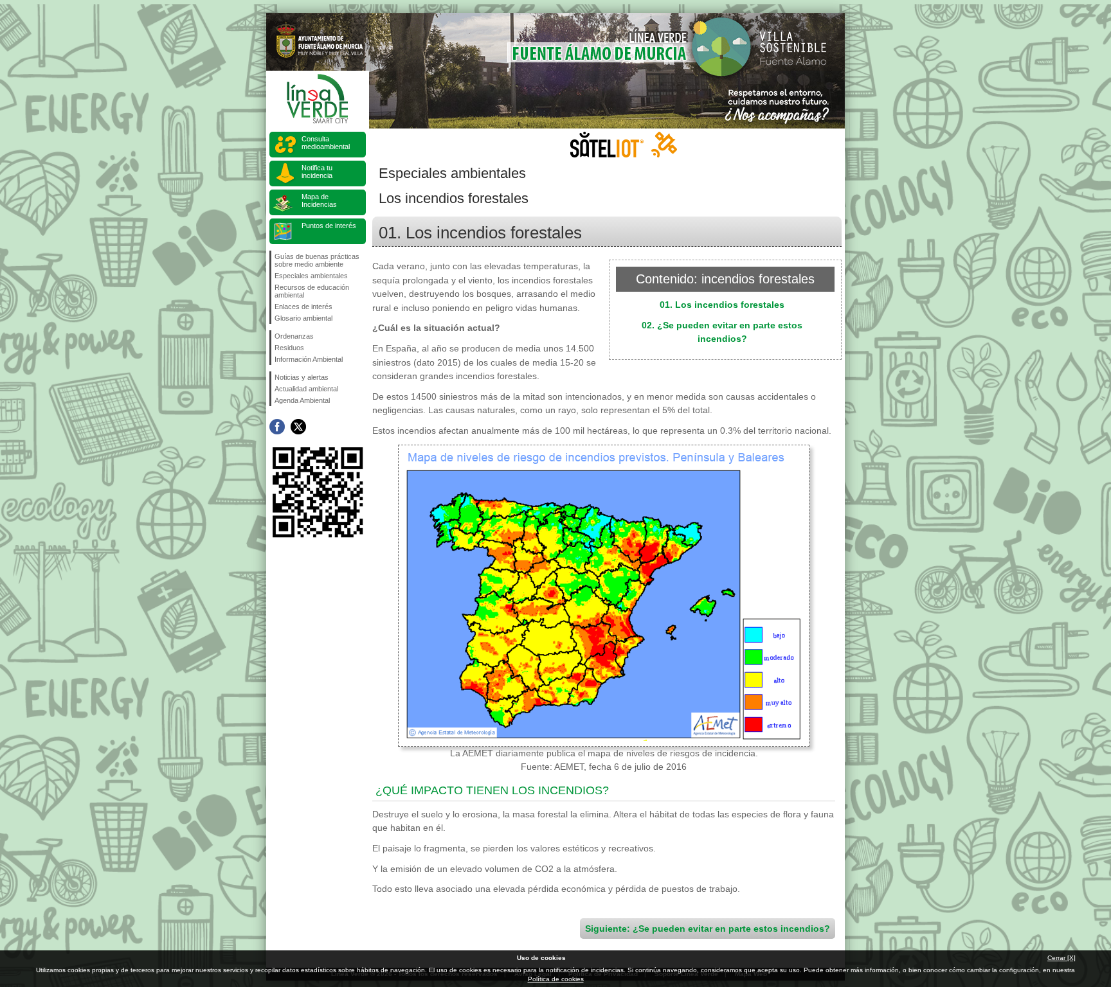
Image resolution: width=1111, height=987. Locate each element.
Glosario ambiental (303, 318)
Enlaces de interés (303, 306)
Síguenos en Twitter (298, 426)
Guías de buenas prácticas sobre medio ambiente (317, 260)
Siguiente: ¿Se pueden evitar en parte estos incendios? (707, 928)
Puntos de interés (329, 225)
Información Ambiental (309, 359)
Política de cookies (556, 979)
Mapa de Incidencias (319, 200)
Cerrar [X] (1061, 957)
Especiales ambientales (311, 276)
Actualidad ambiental (306, 389)
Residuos (289, 347)
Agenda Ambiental (302, 400)
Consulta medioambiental (326, 142)
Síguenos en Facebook (277, 426)
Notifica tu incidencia (317, 171)
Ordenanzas (294, 336)
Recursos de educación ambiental (312, 291)
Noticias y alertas (302, 377)
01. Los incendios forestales (722, 304)
